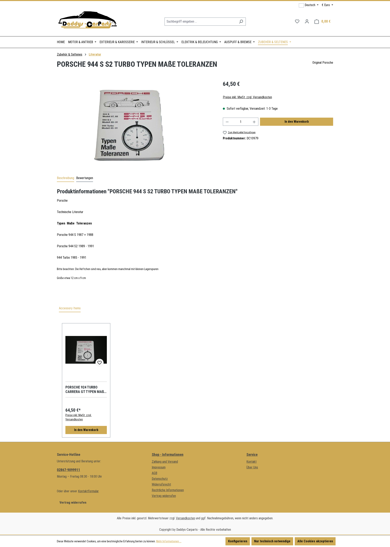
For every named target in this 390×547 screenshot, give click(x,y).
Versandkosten (185, 518)
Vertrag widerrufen (73, 502)
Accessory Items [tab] (70, 308)
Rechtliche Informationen (168, 490)
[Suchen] (241, 22)
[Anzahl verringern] (227, 122)
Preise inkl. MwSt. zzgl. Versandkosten (247, 97)
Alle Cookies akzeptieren (315, 541)
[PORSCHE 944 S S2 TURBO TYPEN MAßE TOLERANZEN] (136, 123)
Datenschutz (160, 479)
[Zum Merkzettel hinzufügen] (99, 363)
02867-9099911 (68, 470)
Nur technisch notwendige (272, 541)
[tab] (65, 178)
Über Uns (252, 467)
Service (252, 454)
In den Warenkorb (297, 122)
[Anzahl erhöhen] (254, 122)
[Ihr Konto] (307, 21)
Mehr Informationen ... (168, 541)
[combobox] (200, 22)
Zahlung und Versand (165, 462)
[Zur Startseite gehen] (87, 20)
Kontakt (251, 462)
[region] (136, 123)
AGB (154, 473)
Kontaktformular (88, 491)
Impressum (159, 467)
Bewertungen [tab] (84, 178)
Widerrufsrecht (161, 484)
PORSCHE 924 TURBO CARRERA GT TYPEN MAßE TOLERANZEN (85, 389)
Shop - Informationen (167, 454)
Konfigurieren (237, 541)
